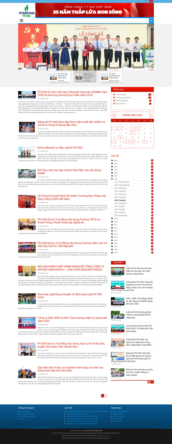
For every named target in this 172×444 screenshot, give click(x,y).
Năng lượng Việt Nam (121, 411)
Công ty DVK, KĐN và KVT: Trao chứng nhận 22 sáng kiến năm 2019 (27, 323)
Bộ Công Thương (119, 416)
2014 (115, 234)
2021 (115, 176)
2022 (115, 173)
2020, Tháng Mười (133, 188)
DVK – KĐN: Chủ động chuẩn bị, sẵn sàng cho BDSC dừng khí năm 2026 (139, 301)
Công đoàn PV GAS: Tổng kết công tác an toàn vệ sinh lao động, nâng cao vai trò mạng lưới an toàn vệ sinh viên (132, 286)
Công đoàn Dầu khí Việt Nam (76, 414)
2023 (115, 170)
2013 (115, 237)
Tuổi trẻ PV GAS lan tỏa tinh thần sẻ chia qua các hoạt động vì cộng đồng (139, 271)
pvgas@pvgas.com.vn (104, 436)
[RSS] (114, 94)
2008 (115, 253)
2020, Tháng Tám (133, 194)
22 (114, 142)
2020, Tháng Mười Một (133, 185)
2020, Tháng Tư (133, 206)
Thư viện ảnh (24, 411)
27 (144, 142)
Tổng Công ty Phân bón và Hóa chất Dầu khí (82, 419)
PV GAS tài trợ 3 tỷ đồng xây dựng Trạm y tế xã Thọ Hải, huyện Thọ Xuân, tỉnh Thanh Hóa (27, 349)
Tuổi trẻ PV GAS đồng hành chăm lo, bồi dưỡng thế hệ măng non (138, 315)
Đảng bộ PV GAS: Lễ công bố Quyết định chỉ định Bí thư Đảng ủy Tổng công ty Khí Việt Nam (86, 47)
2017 (115, 225)
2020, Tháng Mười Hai (133, 182)
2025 (115, 163)
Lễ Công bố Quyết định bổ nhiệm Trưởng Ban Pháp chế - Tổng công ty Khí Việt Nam (27, 201)
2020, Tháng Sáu (133, 200)
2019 (115, 218)
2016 (115, 228)
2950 (150, 97)
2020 (116, 179)
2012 (115, 240)
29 (138, 124)
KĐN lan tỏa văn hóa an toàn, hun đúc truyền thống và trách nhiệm (139, 372)
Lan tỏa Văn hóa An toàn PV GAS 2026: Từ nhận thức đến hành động (139, 328)
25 (132, 142)
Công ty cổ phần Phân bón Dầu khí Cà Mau (81, 421)
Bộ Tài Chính (117, 419)
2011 (115, 243)
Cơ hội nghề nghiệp (27, 416)
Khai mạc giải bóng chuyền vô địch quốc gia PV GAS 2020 (27, 298)
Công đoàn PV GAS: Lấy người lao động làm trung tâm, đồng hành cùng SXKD (138, 342)
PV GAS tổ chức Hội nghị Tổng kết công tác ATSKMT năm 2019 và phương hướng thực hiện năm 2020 (27, 95)
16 (120, 137)
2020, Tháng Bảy (133, 197)
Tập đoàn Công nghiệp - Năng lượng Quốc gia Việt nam (86, 411)
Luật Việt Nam (118, 414)
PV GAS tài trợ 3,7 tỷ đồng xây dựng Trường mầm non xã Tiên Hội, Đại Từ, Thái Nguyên (27, 247)
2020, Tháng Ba (133, 209)
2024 (115, 167)
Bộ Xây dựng (117, 421)
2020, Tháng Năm (133, 203)
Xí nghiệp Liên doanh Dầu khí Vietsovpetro (82, 424)
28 (132, 124)
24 (126, 142)
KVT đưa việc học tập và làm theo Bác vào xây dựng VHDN (27, 173)
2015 (115, 231)
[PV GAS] (26, 10)
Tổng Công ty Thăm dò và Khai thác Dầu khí (82, 416)
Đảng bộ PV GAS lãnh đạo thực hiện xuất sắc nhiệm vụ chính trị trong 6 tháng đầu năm (27, 127)
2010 (115, 246)
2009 (115, 249)
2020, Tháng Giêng (133, 215)
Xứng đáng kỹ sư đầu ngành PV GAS (27, 152)
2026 (115, 160)
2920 (150, 94)
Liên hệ (22, 419)
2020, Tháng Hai (133, 212)
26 (120, 124)
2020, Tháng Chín (133, 191)
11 (132, 133)
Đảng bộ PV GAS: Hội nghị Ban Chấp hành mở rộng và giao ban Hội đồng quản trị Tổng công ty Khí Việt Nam (131, 357)
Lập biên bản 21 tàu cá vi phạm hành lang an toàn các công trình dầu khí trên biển (27, 372)
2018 (115, 222)
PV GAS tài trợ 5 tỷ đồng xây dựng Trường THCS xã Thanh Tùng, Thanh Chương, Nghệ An (27, 224)
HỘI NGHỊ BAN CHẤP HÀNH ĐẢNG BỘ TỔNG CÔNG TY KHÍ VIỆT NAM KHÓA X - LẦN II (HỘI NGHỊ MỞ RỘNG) (27, 271)
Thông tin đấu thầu (27, 414)
